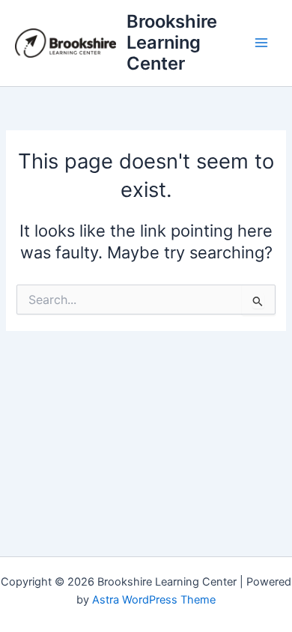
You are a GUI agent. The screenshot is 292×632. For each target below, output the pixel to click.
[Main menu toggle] (261, 42)
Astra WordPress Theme (154, 600)
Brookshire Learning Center (172, 42)
